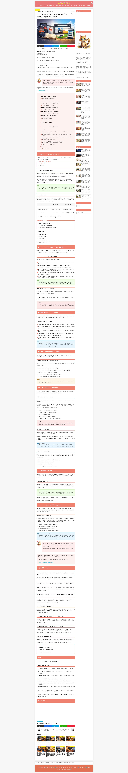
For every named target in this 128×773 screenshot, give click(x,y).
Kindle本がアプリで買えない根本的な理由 (48, 96)
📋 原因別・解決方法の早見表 (47, 148)
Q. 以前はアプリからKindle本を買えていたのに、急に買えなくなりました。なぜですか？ (56, 135)
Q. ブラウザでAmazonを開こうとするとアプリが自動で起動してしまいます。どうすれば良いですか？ (56, 138)
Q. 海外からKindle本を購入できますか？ (48, 144)
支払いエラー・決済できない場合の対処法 (48, 115)
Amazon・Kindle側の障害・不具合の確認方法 (49, 126)
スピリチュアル (75, 5)
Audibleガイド (40, 5)
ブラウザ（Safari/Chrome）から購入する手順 (49, 103)
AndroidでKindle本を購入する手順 (47, 109)
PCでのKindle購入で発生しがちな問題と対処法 (50, 113)
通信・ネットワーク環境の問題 (47, 120)
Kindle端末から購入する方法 (46, 122)
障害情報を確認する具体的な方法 (47, 127)
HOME (37, 762)
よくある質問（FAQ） (44, 129)
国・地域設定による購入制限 (46, 118)
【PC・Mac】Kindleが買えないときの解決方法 (49, 111)
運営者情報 (88, 5)
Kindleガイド (46, 5)
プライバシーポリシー (82, 5)
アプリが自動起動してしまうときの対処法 (49, 105)
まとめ (41, 146)
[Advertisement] (56, 711)
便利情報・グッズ (40, 721)
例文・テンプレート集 (68, 5)
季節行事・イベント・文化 (60, 5)
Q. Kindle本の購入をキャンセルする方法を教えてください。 (52, 142)
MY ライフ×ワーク (64, 3)
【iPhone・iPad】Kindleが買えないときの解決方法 (50, 101)
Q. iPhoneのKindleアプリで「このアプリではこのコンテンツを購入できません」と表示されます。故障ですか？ (56, 132)
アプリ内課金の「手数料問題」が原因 (48, 98)
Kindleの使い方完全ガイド (43, 90)
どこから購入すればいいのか (46, 99)
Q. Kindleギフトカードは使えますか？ (48, 139)
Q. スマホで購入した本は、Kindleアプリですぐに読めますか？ (52, 141)
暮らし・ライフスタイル (42, 762)
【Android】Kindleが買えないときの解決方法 (49, 107)
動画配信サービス (51, 5)
